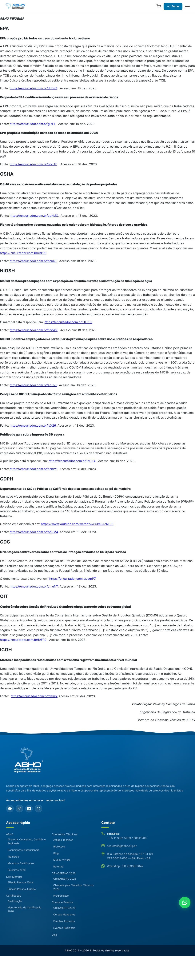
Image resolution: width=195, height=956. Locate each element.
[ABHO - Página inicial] (27, 762)
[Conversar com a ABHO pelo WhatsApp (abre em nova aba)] (184, 902)
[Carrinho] (158, 6)
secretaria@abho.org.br (122, 845)
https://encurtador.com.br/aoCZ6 (33, 385)
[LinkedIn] (29, 808)
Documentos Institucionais (23, 849)
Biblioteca (59, 846)
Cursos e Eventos (62, 902)
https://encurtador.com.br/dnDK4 (33, 88)
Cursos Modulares (64, 914)
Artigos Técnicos (63, 839)
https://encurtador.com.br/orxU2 (33, 164)
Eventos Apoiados (64, 921)
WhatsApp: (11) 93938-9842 (125, 866)
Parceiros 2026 (17, 869)
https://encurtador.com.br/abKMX (34, 215)
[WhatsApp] (38, 808)
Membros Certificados (21, 863)
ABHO (10, 834)
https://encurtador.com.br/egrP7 (72, 578)
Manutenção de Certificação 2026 (24, 909)
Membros (13, 856)
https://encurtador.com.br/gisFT (32, 124)
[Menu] (187, 6)
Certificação (13, 895)
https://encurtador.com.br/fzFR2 (23, 640)
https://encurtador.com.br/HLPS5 (68, 322)
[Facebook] (10, 808)
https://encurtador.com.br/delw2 (34, 696)
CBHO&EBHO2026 (64, 907)
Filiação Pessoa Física (20, 882)
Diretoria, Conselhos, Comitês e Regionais (27, 841)
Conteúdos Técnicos (64, 834)
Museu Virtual (61, 859)
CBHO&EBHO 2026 (64, 873)
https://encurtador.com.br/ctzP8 (23, 253)
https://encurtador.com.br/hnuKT (33, 261)
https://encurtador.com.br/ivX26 (33, 425)
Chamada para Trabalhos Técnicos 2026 (73, 887)
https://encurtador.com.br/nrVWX (34, 330)
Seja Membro (14, 876)
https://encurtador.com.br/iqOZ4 (72, 461)
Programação (61, 895)
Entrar (175, 6)
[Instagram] (19, 808)
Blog (56, 853)
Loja (54, 934)
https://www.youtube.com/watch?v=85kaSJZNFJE (77, 524)
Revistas (58, 866)
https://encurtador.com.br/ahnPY (33, 469)
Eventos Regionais (64, 927)
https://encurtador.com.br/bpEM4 (34, 532)
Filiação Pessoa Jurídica (22, 888)
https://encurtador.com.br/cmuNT (34, 586)
